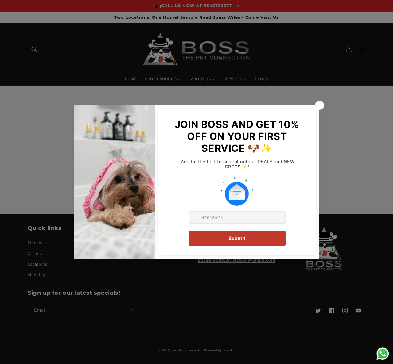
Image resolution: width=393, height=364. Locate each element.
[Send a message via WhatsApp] (382, 354)
